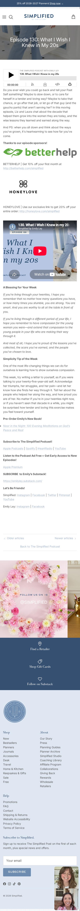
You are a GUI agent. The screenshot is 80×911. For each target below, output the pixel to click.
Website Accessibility (16, 819)
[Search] (13, 17)
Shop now (55, 3)
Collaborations (49, 769)
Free (6, 781)
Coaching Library (51, 760)
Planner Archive (50, 751)
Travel (7, 764)
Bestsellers (10, 742)
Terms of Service (13, 827)
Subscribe (17, 872)
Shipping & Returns (15, 814)
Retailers (45, 786)
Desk (6, 760)
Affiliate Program (50, 764)
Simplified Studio (50, 756)
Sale (6, 777)
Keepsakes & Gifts (14, 773)
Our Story (46, 738)
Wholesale (46, 781)
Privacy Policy (12, 823)
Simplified (17, 895)
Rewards (45, 777)
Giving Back (47, 773)
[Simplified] (39, 17)
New (6, 738)
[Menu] (4, 17)
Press (43, 742)
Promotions (10, 802)
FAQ (6, 806)
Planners (8, 747)
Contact (8, 810)
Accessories (10, 756)
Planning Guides (50, 747)
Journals (8, 751)
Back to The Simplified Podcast (40, 546)
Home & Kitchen (13, 769)
